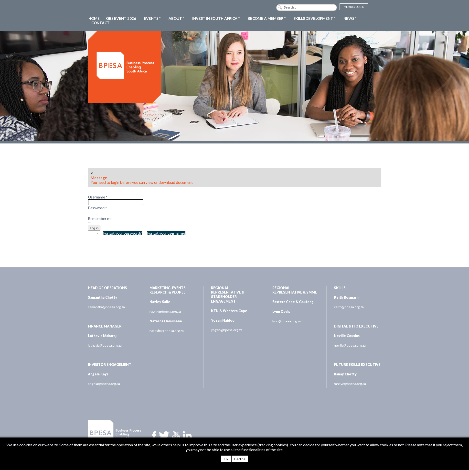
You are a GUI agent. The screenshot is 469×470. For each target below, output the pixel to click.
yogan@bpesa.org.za (226, 330)
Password (97, 207)
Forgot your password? (122, 233)
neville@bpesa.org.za (350, 345)
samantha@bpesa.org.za (106, 307)
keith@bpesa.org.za (349, 307)
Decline (239, 459)
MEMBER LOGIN (354, 6)
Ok (226, 459)
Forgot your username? (166, 233)
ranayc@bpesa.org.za (350, 384)
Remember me (100, 218)
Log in (94, 228)
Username (97, 197)
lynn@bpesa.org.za (286, 321)
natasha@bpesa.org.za (166, 330)
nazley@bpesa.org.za (165, 311)
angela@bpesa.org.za (104, 384)
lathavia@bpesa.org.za (105, 345)
